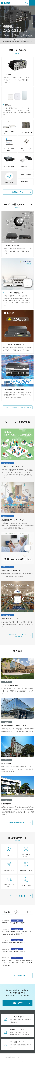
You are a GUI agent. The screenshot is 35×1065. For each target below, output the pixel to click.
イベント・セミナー (17, 912)
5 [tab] (18, 39)
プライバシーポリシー (24, 1057)
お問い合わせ (18, 1003)
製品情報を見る (17, 192)
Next (32, 25)
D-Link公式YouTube (10, 1057)
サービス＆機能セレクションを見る (17, 407)
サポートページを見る (17, 896)
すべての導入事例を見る (17, 823)
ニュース (7, 912)
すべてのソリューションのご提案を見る (17, 636)
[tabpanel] (17, 25)
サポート (28, 912)
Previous (2, 25)
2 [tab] (12, 39)
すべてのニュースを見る (17, 975)
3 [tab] (14, 39)
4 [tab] (16, 39)
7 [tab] (23, 39)
